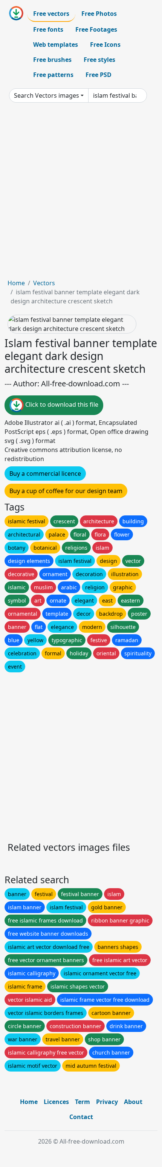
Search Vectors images (46, 95)
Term (82, 1102)
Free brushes (52, 59)
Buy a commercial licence (45, 473)
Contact (81, 1117)
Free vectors (51, 13)
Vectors (44, 283)
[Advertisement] (81, 193)
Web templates (55, 44)
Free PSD (99, 75)
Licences (56, 1102)
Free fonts (48, 29)
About (133, 1102)
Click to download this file (61, 405)
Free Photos (99, 13)
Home (16, 283)
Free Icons (105, 44)
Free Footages (96, 29)
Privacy (107, 1102)
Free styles (99, 59)
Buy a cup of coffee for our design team (65, 491)
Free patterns (53, 75)
